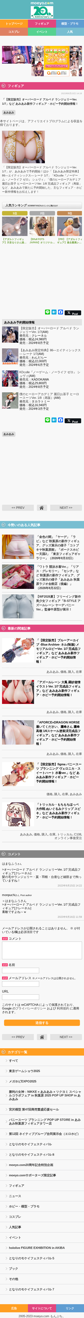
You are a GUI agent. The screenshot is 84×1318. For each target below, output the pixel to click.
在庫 (79, 671)
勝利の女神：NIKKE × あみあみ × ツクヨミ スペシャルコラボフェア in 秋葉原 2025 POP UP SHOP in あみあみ (45, 1095)
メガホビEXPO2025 (22, 1081)
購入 (71, 671)
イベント (42, 31)
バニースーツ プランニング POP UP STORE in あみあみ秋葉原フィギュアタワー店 (45, 1121)
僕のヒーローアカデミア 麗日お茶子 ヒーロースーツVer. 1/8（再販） (49, 395)
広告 (14, 1308)
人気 (70, 31)
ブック (13, 1268)
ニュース (15, 1196)
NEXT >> (66, 507)
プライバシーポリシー (30, 1008)
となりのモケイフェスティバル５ (32, 1258)
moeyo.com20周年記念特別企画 (31, 1165)
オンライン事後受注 (68, 838)
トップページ (14, 23)
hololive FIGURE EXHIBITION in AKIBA (37, 1247)
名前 (12, 965)
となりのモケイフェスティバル (30, 1144)
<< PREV (18, 507)
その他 (13, 1279)
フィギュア (42, 23)
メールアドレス (20, 978)
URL (5, 991)
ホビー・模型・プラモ (24, 1206)
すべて (13, 1060)
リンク (70, 1308)
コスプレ (14, 31)
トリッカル (64, 834)
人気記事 (15, 1227)
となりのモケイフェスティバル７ (32, 1289)
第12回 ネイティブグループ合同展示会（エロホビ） (44, 1133)
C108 (77, 834)
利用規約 (63, 1008)
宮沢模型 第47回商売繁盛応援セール (34, 1109)
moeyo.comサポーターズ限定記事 (32, 1175)
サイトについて (42, 1308)
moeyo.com (41, 1316)
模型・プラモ (69, 23)
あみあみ (8, 112)
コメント (15, 938)
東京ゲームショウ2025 (24, 1071)
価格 (63, 671)
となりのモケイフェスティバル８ (32, 1154)
